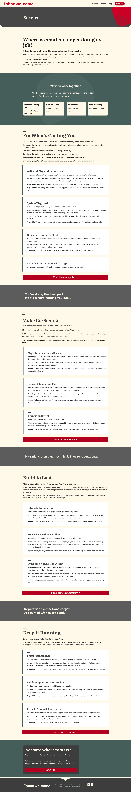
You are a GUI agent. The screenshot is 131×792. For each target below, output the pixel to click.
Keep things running (64, 732)
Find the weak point (64, 277)
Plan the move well (64, 439)
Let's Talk (50, 770)
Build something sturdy (64, 592)
